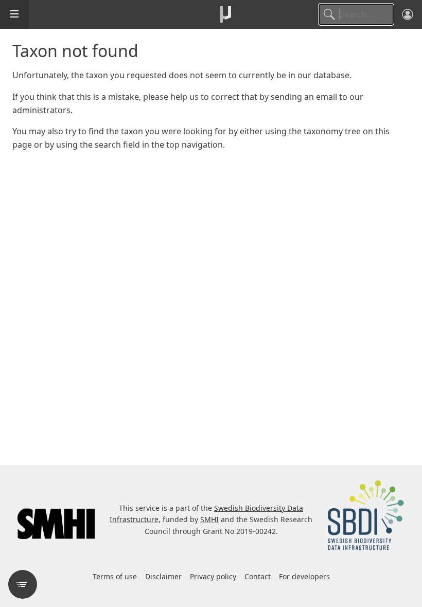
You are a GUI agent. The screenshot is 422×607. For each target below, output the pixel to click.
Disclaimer (163, 576)
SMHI (209, 519)
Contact (257, 576)
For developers (304, 576)
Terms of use (115, 576)
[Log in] (407, 14)
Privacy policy (213, 576)
